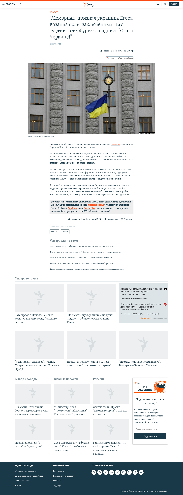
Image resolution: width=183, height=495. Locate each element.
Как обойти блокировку (63, 476)
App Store (72, 208)
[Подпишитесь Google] (94, 472)
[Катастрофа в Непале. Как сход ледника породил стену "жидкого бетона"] (39, 298)
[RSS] (129, 472)
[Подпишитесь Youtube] (111, 472)
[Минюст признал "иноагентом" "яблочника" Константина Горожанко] (72, 394)
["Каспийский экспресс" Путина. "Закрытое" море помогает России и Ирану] (39, 345)
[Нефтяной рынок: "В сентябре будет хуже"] (33, 429)
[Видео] (157, 4)
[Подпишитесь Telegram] (117, 472)
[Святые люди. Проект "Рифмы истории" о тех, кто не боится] (111, 394)
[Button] (106, 51)
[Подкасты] (135, 472)
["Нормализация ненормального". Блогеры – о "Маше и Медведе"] (143, 345)
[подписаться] (141, 472)
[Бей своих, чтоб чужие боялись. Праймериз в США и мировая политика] (33, 394)
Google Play (89, 208)
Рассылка (57, 481)
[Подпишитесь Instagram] (123, 472)
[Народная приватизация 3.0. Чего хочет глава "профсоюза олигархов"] (91, 345)
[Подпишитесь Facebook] (99, 472)
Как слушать (58, 471)
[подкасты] (165, 4)
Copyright (57, 486)
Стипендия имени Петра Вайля (29, 476)
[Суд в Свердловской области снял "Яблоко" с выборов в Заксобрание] (72, 429)
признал (115, 144)
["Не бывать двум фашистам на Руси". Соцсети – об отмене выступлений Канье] (91, 298)
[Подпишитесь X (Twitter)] (105, 472)
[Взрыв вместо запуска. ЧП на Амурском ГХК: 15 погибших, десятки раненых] (111, 429)
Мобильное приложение (26, 471)
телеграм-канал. (96, 205)
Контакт (18, 486)
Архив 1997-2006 (22, 481)
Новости (54, 12)
